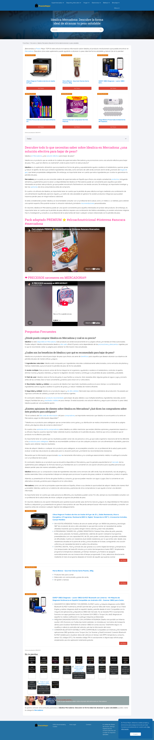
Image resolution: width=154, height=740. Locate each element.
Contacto (88, 724)
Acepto (135, 734)
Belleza (105, 3)
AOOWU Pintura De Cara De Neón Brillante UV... (40, 120)
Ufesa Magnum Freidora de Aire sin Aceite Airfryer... (40, 82)
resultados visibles (51, 400)
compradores (70, 415)
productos (115, 179)
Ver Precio (41, 88)
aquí (59, 455)
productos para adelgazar (38, 441)
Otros (116, 8)
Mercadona (29, 51)
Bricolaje (115, 3)
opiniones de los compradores (48, 429)
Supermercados (57, 3)
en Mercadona (36, 156)
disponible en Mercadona (46, 342)
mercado (115, 462)
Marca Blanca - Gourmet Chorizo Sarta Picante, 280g (76, 82)
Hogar (86, 3)
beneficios (84, 356)
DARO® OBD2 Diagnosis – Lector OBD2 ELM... (111, 82)
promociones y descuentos (108, 344)
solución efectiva (53, 156)
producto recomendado (55, 398)
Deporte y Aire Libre (72, 3)
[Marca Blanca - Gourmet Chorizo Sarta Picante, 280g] (77, 68)
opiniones (34, 187)
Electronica (95, 3)
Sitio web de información (48, 415)
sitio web (63, 344)
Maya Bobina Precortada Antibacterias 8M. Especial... (112, 120)
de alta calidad (72, 391)
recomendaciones (87, 203)
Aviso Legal (72, 724)
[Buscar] (100, 29)
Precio (38, 49)
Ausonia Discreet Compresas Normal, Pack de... (75, 120)
